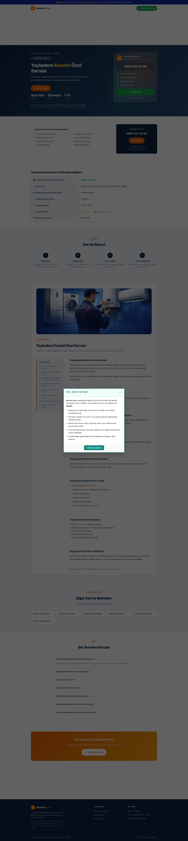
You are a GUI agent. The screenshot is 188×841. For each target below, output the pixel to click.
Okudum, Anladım (94, 448)
